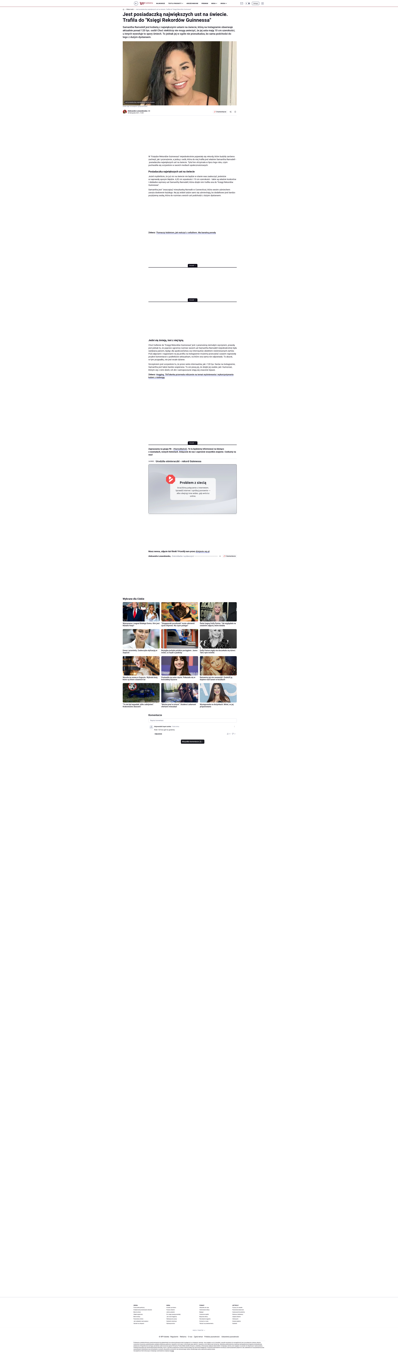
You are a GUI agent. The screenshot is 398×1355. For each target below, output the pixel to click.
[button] (247, 3)
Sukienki (234, 1323)
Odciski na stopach (138, 1323)
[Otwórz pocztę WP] (241, 3)
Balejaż (201, 1312)
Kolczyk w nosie (203, 1321)
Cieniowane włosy (204, 1310)
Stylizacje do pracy (171, 1319)
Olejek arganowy (138, 1314)
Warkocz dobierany (237, 1314)
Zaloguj (255, 3)
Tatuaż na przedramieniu (206, 1323)
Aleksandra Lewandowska (137, 111)
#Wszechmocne (192, 3)
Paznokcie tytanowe (238, 1310)
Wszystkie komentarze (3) (191, 742)
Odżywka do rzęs (204, 1307)
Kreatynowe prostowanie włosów (142, 1310)
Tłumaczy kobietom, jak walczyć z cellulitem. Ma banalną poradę (186, 232)
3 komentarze (221, 112)
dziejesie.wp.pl (202, 551)
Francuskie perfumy (139, 1307)
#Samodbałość (180, 449)
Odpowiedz (158, 734)
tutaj (172, 1351)
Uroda (222, 3)
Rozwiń (191, 265)
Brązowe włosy (203, 1316)
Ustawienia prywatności (230, 1337)
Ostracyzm (235, 1319)
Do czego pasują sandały (173, 1314)
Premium (204, 3)
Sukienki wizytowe (171, 1321)
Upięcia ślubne (236, 1316)
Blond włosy (136, 1316)
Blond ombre (137, 1312)
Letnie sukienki (170, 1312)
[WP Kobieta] (148, 3)
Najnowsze (160, 3)
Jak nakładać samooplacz (140, 1321)
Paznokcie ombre (138, 1319)
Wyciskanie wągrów (205, 1319)
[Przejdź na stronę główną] (136, 5)
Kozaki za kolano (171, 1307)
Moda (213, 3)
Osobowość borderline (238, 1312)
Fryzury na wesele (237, 1307)
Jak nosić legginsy (171, 1316)
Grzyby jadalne (236, 1321)
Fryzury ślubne (170, 1310)
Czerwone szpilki (204, 1314)
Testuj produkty (174, 3)
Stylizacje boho (170, 1323)
